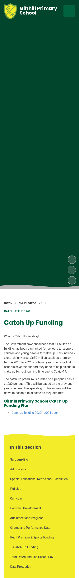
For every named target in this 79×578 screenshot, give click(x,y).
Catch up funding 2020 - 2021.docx (35, 413)
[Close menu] (69, 11)
